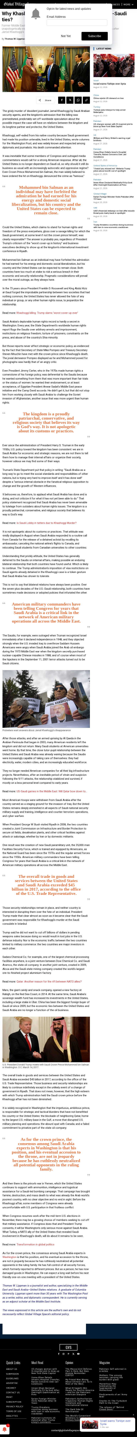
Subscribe (94, 36)
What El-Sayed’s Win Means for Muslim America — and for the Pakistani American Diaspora (79, 1391)
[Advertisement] (44, 1329)
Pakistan (97, 121)
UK (94, 135)
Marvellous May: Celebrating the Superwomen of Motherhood (107, 1387)
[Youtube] (78, 1354)
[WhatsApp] (78, 100)
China (96, 95)
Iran (95, 222)
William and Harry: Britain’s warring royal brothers (111, 139)
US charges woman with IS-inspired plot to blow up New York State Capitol (113, 125)
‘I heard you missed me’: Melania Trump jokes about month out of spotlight (111, 170)
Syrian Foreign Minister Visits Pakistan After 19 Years (113, 198)
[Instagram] (64, 1354)
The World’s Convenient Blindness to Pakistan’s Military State (78, 1418)
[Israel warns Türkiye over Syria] (114, 65)
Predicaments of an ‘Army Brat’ (113, 1395)
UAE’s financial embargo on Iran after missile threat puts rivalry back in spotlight (114, 212)
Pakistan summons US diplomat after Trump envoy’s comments (43, 1420)
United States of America (105, 165)
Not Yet (65, 36)
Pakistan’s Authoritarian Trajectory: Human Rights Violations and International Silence (79, 1402)
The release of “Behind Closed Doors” (111, 1408)
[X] (69, 100)
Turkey (96, 107)
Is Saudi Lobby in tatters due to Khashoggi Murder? (47, 523)
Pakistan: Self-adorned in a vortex (112, 1370)
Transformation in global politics (35, 1244)
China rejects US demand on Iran (108, 98)
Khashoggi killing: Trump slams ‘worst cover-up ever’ (47, 312)
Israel (96, 80)
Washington (9, 1257)
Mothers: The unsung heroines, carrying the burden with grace (111, 1377)
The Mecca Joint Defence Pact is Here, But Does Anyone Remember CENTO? (78, 1372)
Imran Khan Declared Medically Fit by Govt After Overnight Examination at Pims (112, 184)
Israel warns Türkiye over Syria (109, 83)
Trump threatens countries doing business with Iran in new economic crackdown (113, 226)
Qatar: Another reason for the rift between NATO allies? (49, 981)
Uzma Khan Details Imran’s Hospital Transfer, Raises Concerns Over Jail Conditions (109, 154)
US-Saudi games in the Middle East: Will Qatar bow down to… (52, 791)
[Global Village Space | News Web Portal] (20, 4)
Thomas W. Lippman (15, 38)
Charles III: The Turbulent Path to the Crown (113, 1402)
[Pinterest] (68, 1354)
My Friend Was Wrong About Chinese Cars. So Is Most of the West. (78, 1382)
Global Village (99, 194)
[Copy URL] (86, 100)
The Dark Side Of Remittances (74, 1410)
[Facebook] (61, 100)
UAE (95, 208)
